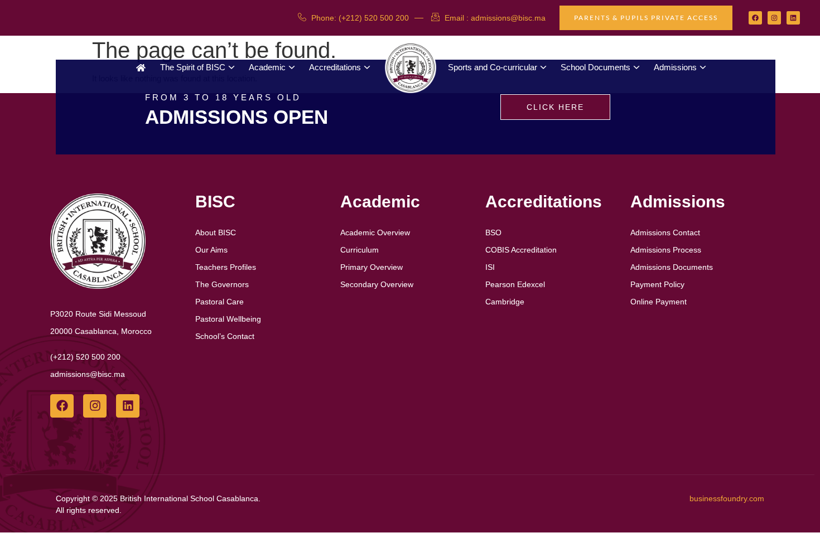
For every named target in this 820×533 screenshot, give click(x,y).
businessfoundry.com (726, 498)
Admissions (675, 67)
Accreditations (335, 67)
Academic (267, 67)
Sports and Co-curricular (492, 67)
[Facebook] (755, 18)
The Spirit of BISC (192, 67)
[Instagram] (774, 18)
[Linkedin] (793, 18)
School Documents (595, 67)
